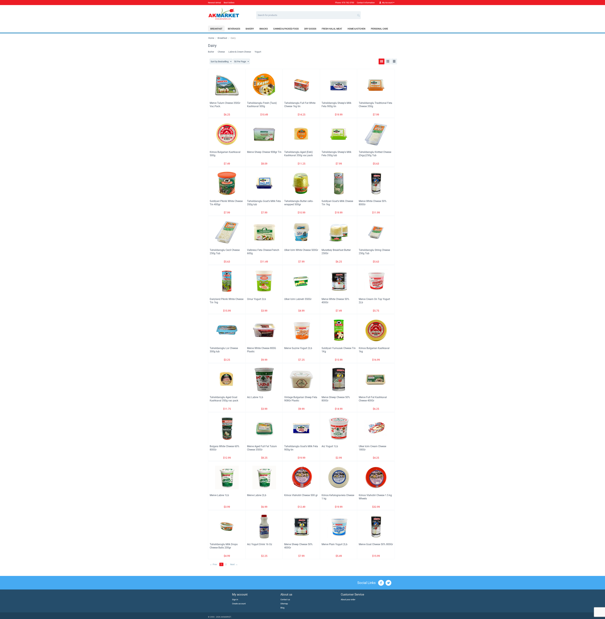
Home (211, 38)
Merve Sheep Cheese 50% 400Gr (298, 546)
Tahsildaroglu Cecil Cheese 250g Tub (225, 252)
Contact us (285, 599)
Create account (239, 603)
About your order (348, 599)
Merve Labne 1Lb (219, 495)
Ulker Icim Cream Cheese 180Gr (372, 448)
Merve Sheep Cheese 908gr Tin (264, 152)
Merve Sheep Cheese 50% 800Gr (336, 399)
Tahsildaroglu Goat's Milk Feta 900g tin (301, 448)
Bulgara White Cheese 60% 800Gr (224, 448)
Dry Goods (310, 28)
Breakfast (216, 28)
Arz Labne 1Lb (255, 397)
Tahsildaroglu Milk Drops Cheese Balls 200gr (224, 546)
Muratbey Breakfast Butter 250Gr (336, 252)
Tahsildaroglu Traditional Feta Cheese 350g (375, 104)
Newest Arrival (214, 2)
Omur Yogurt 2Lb (256, 299)
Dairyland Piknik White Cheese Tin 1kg (226, 301)
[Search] (358, 14)
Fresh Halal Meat (332, 28)
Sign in (235, 599)
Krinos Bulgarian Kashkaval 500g (225, 154)
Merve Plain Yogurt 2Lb (334, 544)
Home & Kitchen (356, 28)
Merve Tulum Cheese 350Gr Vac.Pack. (225, 104)
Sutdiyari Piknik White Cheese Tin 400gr (226, 203)
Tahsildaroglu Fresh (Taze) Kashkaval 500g (262, 104)
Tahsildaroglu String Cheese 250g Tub (374, 252)
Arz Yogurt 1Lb (330, 446)
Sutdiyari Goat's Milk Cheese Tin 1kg (337, 203)
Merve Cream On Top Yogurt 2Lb (374, 301)
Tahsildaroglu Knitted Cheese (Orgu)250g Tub (375, 154)
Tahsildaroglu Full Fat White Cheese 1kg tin (299, 104)
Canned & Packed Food (286, 28)
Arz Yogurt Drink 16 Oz (259, 544)
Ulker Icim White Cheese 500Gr (301, 250)
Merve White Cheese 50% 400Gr (335, 301)
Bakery (250, 28)
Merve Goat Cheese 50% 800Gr (376, 544)
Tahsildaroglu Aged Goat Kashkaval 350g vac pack (224, 399)
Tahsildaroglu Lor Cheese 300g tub (224, 350)
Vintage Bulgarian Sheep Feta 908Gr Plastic (300, 399)
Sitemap (284, 603)
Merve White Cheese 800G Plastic (261, 350)
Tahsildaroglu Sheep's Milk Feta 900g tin (336, 104)
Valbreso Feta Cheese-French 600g (263, 252)
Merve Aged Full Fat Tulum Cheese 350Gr (262, 448)
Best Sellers (229, 2)
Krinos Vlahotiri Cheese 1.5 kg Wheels (375, 497)
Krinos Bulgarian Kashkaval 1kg (374, 350)
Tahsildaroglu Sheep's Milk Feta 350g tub (336, 154)
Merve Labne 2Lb (256, 495)
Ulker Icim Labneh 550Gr (297, 299)
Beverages (234, 28)
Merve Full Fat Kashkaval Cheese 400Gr (373, 399)
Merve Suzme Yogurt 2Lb (298, 348)
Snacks (263, 28)
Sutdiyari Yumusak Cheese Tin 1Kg (339, 350)
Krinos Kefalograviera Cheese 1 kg (338, 497)
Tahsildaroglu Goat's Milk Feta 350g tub (264, 203)
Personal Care (379, 28)
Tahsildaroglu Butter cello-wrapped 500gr (298, 203)
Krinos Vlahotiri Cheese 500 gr (301, 495)
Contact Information (366, 2)
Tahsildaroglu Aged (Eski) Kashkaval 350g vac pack (298, 154)
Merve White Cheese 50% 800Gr (372, 203)
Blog (282, 608)
